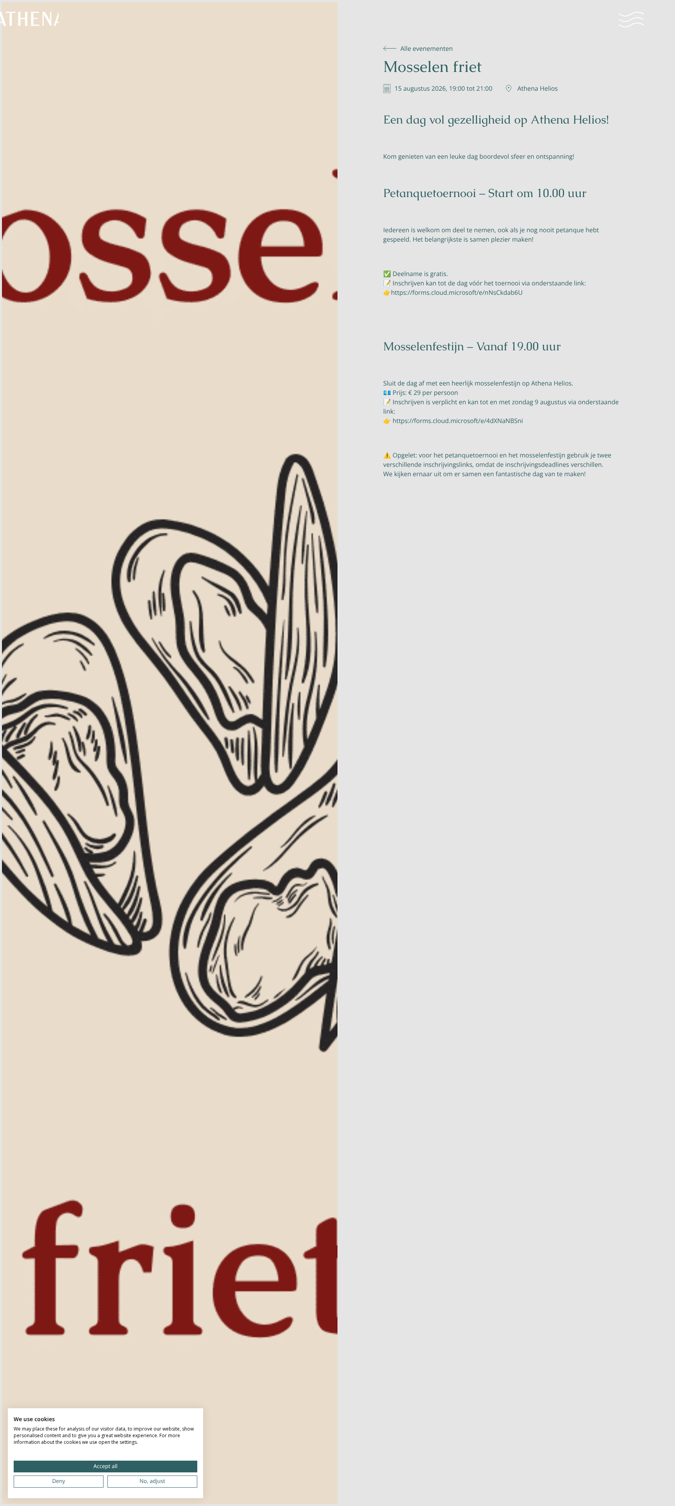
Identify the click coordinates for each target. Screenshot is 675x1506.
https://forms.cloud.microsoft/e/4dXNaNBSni (458, 420)
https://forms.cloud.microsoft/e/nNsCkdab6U (457, 292)
